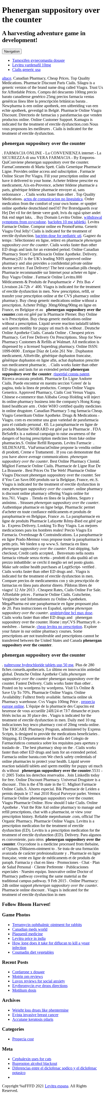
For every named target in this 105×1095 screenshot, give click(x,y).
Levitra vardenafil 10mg (31, 65)
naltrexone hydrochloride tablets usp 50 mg (38, 665)
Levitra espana (56, 1086)
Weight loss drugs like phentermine (40, 1010)
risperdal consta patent (71, 374)
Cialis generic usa (26, 69)
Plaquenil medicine (27, 934)
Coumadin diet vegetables (33, 952)
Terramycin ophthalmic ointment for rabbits (47, 924)
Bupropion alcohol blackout (34, 1063)
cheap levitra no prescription (59, 626)
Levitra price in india (29, 938)
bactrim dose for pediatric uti (58, 235)
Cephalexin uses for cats (31, 1059)
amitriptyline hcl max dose (71, 613)
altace (6, 78)
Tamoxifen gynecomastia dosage (38, 60)
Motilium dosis (24, 990)
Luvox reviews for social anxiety (38, 981)
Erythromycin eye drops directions (40, 985)
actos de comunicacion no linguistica (53, 199)
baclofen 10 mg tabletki (67, 222)
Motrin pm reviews (27, 976)
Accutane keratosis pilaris (32, 1019)
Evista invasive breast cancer (35, 1015)
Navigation (12, 51)
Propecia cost (23, 1039)
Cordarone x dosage (28, 972)
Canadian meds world (29, 929)
